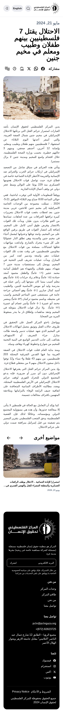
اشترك (13, 563)
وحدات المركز (48, 588)
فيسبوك (47, 660)
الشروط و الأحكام (41, 691)
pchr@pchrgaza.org (44, 623)
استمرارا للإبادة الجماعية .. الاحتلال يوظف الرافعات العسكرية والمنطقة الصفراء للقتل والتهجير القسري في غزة (33, 483)
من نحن (52, 600)
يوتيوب (47, 677)
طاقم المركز (49, 594)
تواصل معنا (50, 605)
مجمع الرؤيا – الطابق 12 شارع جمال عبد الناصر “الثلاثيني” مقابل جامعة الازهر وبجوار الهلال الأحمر (32, 638)
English (17, 8)
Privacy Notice (20, 691)
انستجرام (47, 666)
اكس (48, 671)
